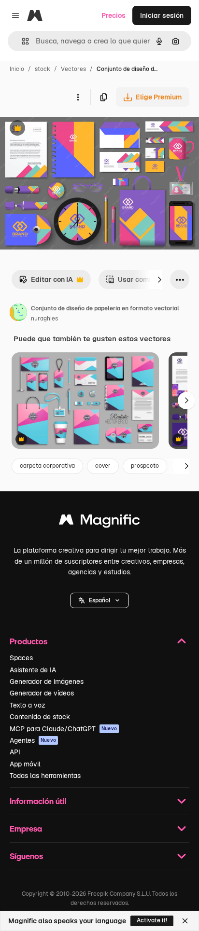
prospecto (145, 466)
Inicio (17, 69)
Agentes (33, 740)
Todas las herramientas (45, 775)
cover (103, 466)
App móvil (25, 764)
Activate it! (152, 920)
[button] (99, 600)
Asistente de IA (33, 670)
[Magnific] (99, 521)
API (15, 752)
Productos (28, 641)
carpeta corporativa (47, 466)
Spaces (21, 657)
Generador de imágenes (47, 681)
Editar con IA (46, 282)
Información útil (38, 801)
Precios (113, 15)
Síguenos (26, 856)
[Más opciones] (77, 97)
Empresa (26, 828)
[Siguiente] (159, 279)
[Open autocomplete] (21, 41)
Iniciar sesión (162, 15)
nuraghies (44, 318)
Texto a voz (27, 705)
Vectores (73, 69)
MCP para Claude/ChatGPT (63, 728)
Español (99, 600)
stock (42, 69)
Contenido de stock (40, 716)
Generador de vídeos (42, 693)
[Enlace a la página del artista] (18, 314)
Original (61, 129)
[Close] (185, 921)
